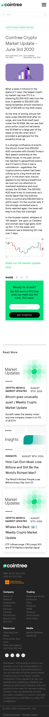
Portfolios (31, 599)
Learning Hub (10, 632)
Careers (7, 605)
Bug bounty (9, 618)
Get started (24, 315)
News (6, 635)
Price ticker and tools (11, 640)
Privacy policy (30, 714)
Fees (28, 602)
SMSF (29, 609)
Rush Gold (31, 618)
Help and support (12, 645)
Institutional (32, 615)
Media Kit (31, 635)
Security (7, 621)
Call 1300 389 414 (12, 648)
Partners (7, 609)
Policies (7, 612)
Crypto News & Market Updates (19, 28)
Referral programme (9, 601)
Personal (31, 605)
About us (8, 596)
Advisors (30, 612)
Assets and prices (35, 596)
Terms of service (11, 714)
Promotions (9, 615)
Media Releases (34, 632)
